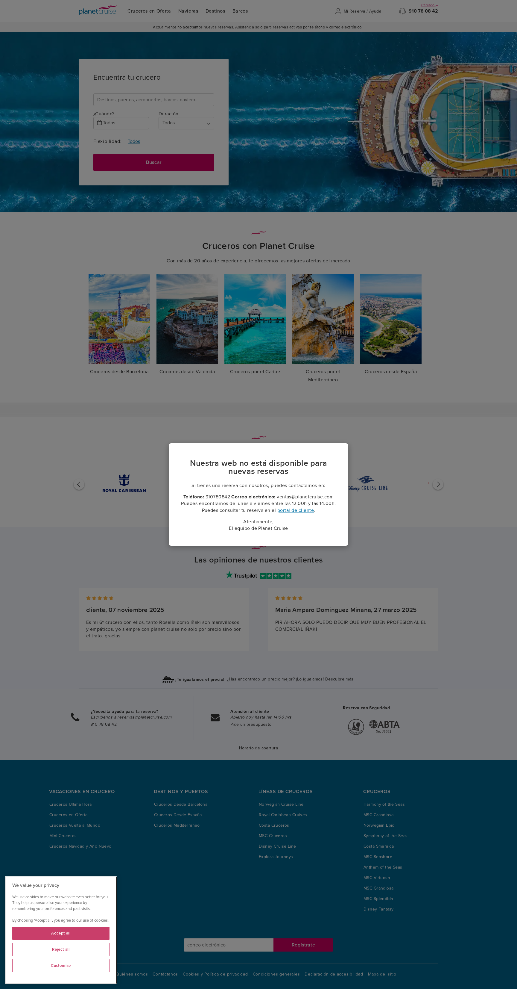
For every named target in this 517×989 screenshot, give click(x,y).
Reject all (61, 949)
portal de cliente (295, 510)
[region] (61, 930)
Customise (61, 965)
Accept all (61, 933)
